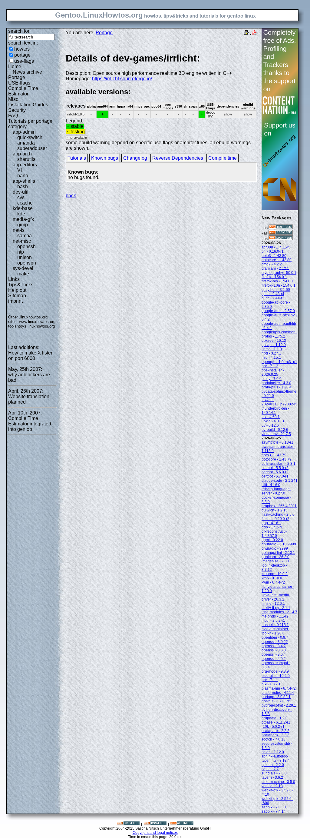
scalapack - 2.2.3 (275, 735)
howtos (22, 49)
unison (24, 257)
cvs (21, 197)
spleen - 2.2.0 (273, 765)
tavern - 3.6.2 (272, 777)
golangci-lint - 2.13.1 (278, 553)
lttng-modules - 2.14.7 (279, 612)
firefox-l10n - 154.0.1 (278, 285)
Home (14, 66)
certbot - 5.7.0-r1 (275, 476)
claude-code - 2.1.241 (280, 480)
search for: (19, 31)
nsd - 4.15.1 (271, 357)
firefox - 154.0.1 (274, 277)
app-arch (22, 153)
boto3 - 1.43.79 (274, 455)
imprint (15, 301)
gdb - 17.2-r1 (272, 527)
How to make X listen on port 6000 (31, 355)
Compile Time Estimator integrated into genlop (29, 424)
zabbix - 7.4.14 (274, 811)
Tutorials (77, 158)
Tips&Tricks (20, 284)
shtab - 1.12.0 (273, 752)
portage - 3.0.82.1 (276, 697)
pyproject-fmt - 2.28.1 (279, 705)
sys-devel (23, 268)
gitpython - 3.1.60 (276, 290)
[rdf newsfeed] (281, 228)
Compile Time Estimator (23, 91)
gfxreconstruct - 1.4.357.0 (274, 533)
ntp (20, 252)
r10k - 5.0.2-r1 (273, 726)
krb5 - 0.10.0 (272, 578)
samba (24, 235)
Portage (16, 77)
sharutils (26, 159)
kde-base (23, 208)
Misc (13, 99)
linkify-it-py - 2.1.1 (276, 608)
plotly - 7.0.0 (272, 379)
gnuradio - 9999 (275, 548)
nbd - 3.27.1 (271, 353)
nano (22, 175)
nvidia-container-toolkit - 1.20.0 (275, 631)
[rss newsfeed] (281, 233)
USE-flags (19, 82)
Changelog (135, 158)
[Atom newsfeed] (281, 239)
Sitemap (17, 295)
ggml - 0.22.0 (272, 540)
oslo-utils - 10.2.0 (276, 676)
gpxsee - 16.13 (274, 340)
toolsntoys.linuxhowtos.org (31, 326)
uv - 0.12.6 (270, 425)
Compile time (222, 158)
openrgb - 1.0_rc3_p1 (279, 362)
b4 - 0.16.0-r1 (273, 251)
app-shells (24, 181)
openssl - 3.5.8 (274, 650)
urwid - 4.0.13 (273, 421)
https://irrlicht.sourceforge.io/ (122, 78)
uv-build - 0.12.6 (275, 430)
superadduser (32, 148)
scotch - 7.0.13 (273, 739)
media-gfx (23, 219)
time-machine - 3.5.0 (278, 782)
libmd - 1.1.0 (272, 349)
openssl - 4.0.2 (274, 659)
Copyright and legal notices (155, 833)
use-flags (24, 61)
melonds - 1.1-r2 (275, 616)
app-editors (25, 164)
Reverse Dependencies (177, 158)
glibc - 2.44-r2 (273, 298)
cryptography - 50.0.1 (279, 273)
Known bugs (104, 158)
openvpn (26, 262)
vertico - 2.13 (272, 786)
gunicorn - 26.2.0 (275, 557)
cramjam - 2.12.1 (275, 268)
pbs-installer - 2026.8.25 (273, 372)
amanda (26, 142)
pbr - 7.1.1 (270, 680)
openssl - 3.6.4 (274, 654)
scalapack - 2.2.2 (275, 731)
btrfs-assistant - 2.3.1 (278, 463)
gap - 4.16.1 (271, 523)
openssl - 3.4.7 (274, 646)
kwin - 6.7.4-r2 (273, 582)
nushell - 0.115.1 (275, 625)
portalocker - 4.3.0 (276, 383)
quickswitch (29, 137)
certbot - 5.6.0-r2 (275, 472)
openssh (26, 246)
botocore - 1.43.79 (277, 459)
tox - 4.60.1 (271, 417)
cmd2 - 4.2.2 (272, 264)
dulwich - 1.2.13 (275, 510)
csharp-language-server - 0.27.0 (276, 491)
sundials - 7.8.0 (274, 773)
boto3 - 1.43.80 (274, 256)
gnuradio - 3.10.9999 (279, 544)
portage (22, 55)
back (71, 195)
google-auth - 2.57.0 (278, 311)
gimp (22, 224)
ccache (25, 202)
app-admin (24, 132)
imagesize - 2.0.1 (276, 561)
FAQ (13, 115)
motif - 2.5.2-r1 (273, 620)
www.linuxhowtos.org (37, 321)
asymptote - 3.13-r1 (277, 442)
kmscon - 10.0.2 (275, 574)
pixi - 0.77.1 (271, 684)
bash (22, 186)
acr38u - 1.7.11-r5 (276, 247)
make (23, 273)
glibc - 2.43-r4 (273, 294)
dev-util (20, 192)
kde (21, 213)
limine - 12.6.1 (273, 603)
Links (14, 279)
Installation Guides (28, 104)
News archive (27, 72)
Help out (17, 290)
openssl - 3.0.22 (275, 642)
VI (19, 170)
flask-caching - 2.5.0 (278, 514)
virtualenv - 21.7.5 (276, 434)
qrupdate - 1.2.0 (275, 718)
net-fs (19, 230)
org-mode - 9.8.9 (275, 671)
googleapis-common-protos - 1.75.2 (279, 334)
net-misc (22, 241)
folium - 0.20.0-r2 (275, 519)
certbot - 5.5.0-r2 (275, 468)
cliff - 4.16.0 (271, 485)
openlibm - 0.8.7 (275, 637)
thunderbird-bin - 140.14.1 (275, 410)
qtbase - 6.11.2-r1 (276, 722)
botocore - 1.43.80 (277, 260)
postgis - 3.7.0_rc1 (277, 701)
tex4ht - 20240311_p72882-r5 (280, 402)
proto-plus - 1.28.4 (277, 387)
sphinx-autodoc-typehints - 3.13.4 (276, 758)
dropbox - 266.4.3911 (279, 506)
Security (17, 110)
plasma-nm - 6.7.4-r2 (279, 688)
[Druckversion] (246, 33)
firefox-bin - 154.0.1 (277, 281)
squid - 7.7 (270, 769)
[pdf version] (254, 33)
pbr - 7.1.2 (270, 366)
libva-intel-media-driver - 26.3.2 (276, 597)
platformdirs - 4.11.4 (278, 693)
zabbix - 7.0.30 (274, 807)
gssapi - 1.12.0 (274, 345)
